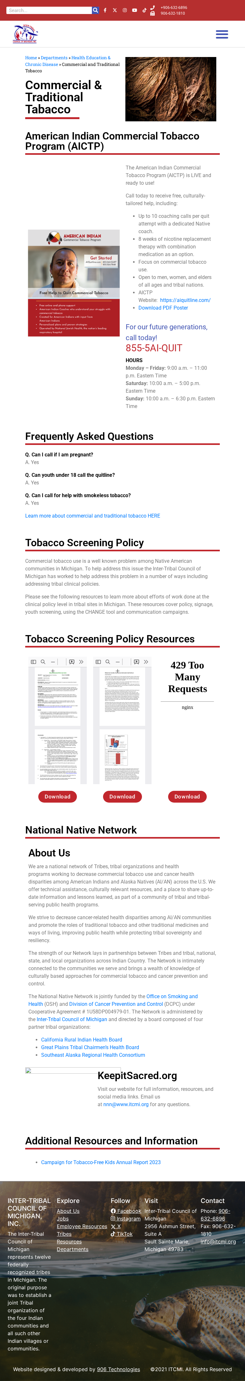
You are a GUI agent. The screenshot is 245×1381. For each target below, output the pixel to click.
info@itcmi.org (218, 1241)
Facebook (128, 1211)
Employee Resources (82, 1226)
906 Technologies (118, 1369)
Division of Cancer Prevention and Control (116, 1004)
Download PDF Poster (163, 308)
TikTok (124, 1234)
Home (31, 58)
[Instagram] (125, 10)
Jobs (63, 1218)
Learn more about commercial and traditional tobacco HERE (92, 516)
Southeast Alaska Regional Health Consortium (93, 1055)
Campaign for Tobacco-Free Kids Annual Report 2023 (101, 1162)
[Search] (95, 10)
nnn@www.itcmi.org (126, 1104)
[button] (222, 34)
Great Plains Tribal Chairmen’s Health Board (90, 1047)
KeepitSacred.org (137, 1076)
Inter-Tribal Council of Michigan (72, 1019)
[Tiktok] (144, 10)
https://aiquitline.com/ (185, 300)
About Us (49, 853)
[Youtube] (135, 10)
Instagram (128, 1218)
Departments (54, 58)
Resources (69, 1241)
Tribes (64, 1234)
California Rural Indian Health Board (81, 1040)
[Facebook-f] (105, 10)
